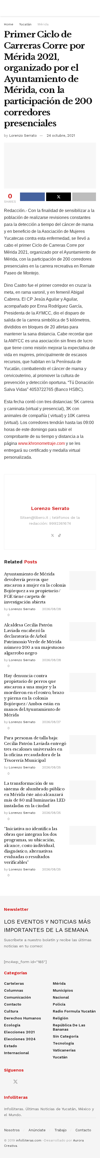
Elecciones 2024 (20, 1039)
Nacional (61, 997)
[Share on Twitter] (58, 197)
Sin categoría (65, 1036)
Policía (59, 1004)
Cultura (11, 1011)
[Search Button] (93, 8)
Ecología (12, 1025)
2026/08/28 (51, 609)
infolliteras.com (28, 1140)
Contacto (12, 1004)
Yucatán (25, 24)
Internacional (16, 1053)
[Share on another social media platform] (84, 197)
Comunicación (17, 997)
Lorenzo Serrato (23, 136)
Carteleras (14, 983)
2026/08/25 (51, 767)
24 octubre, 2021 (61, 136)
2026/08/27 (51, 722)
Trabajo (60, 1130)
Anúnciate (37, 1130)
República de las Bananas (69, 1027)
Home (8, 24)
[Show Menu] (6, 8)
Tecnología (63, 1043)
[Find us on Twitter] (15, 1082)
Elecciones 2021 (19, 1032)
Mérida (43, 24)
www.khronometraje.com (41, 443)
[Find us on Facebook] (6, 1082)
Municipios (63, 990)
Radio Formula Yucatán (74, 1011)
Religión (60, 1018)
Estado (10, 1046)
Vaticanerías (64, 1050)
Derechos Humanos (22, 1018)
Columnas (13, 990)
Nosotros (12, 1130)
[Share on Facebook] (32, 197)
